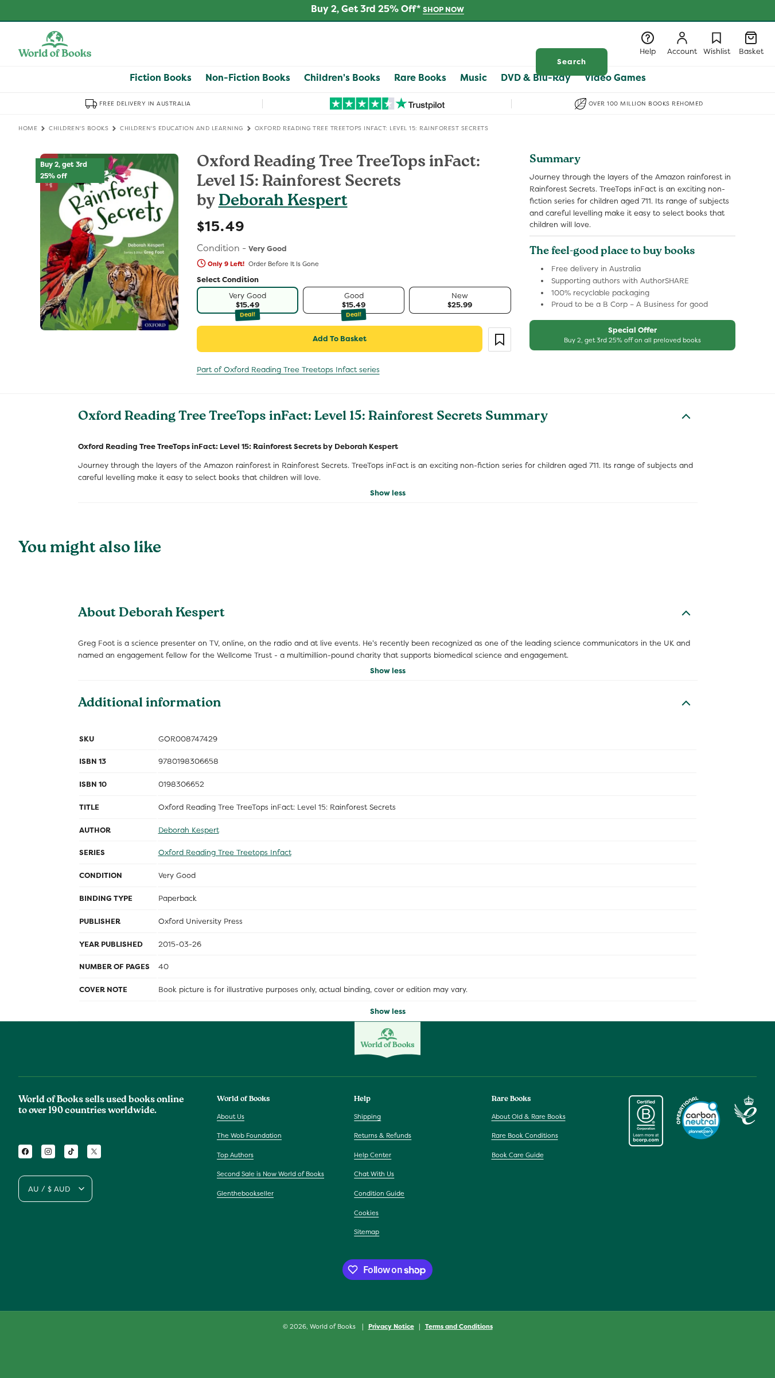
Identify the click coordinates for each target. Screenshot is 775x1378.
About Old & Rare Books (529, 1116)
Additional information (149, 704)
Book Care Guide (518, 1154)
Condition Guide (379, 1193)
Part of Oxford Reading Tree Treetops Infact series (288, 369)
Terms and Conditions (459, 1326)
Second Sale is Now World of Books (270, 1173)
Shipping (367, 1116)
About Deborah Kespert (151, 614)
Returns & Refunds (382, 1135)
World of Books (333, 1326)
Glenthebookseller (245, 1193)
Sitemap (366, 1231)
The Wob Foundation (249, 1135)
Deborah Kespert (283, 202)
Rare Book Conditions (525, 1135)
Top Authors (235, 1154)
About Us (230, 1116)
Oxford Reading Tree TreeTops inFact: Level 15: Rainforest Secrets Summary (313, 417)
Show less (388, 493)
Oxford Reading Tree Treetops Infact (224, 852)
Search (571, 61)
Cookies (366, 1212)
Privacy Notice (391, 1326)
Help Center (372, 1154)
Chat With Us (374, 1173)
